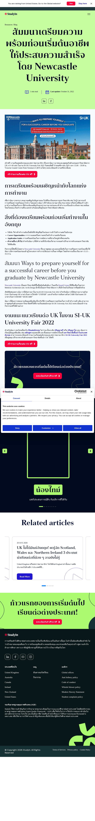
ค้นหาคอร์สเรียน (40, 672)
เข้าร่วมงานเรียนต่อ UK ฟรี (20, 174)
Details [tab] (47, 398)
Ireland (8, 687)
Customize (46, 428)
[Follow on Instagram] (30, 657)
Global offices (68, 672)
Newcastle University (32, 249)
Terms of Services (59, 750)
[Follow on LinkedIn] (8, 657)
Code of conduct (69, 682)
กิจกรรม (37, 677)
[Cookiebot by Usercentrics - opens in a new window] (76, 391)
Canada (8, 682)
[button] (90, 451)
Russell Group (63, 285)
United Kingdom (12, 672)
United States (10, 697)
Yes (71, 4)
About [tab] (78, 398)
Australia (8, 677)
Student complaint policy (72, 697)
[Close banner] (91, 392)
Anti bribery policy (70, 677)
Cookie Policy (85, 750)
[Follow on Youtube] (23, 657)
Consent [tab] (16, 398)
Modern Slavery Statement (73, 692)
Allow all (77, 428)
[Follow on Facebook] (15, 657)
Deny (17, 428)
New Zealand (10, 692)
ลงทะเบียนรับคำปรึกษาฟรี (46, 376)
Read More (25, 576)
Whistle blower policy (71, 687)
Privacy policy (72, 750)
